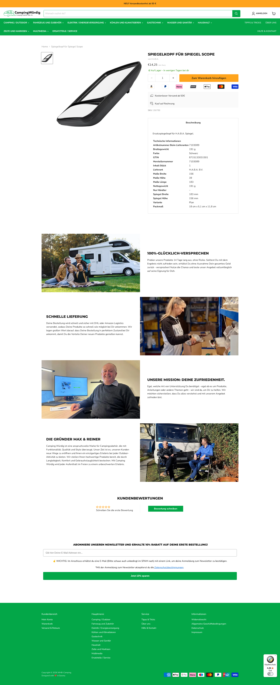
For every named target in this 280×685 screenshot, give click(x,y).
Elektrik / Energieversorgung (86, 22)
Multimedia (40, 31)
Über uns (270, 22)
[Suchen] (236, 13)
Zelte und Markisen (16, 31)
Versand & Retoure (51, 628)
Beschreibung (193, 122)
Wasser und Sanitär (179, 22)
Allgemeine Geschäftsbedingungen (208, 623)
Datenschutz (197, 628)
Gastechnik (154, 22)
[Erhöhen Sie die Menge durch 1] (173, 78)
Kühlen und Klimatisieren (125, 22)
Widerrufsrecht (198, 619)
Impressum (196, 632)
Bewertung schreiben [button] (165, 508)
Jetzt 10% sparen (140, 576)
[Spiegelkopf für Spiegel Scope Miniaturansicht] (47, 58)
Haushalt (204, 22)
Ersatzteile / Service (64, 31)
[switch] (270, 674)
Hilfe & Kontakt (266, 31)
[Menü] (275, 656)
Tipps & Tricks (253, 22)
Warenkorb (47, 623)
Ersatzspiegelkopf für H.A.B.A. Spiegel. (184, 170)
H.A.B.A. (155, 59)
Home (45, 46)
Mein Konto (47, 619)
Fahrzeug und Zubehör (47, 22)
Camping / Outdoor (16, 22)
